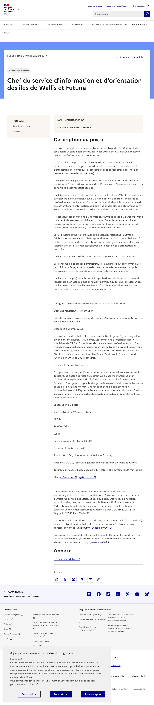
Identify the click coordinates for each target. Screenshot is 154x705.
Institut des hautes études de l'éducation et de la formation (45, 624)
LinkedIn (118, 594)
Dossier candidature (65, 559)
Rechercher (147, 14)
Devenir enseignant (12, 614)
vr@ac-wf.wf (67, 477)
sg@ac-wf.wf (85, 477)
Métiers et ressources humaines (107, 24)
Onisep (7, 624)
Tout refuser (61, 694)
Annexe (16, 131)
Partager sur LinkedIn (82, 580)
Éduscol (7, 619)
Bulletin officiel (139, 24)
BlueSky (146, 594)
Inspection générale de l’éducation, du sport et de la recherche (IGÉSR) (120, 628)
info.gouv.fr (137, 676)
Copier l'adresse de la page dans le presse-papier (99, 580)
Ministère (8, 24)
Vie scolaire (77, 24)
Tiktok (108, 594)
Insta (89, 594)
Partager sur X (65, 580)
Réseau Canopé (10, 634)
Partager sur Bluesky (74, 580)
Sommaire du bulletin (132, 57)
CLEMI (6, 638)
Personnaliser (29, 694)
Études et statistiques (117, 6)
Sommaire (19, 121)
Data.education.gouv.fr (89, 614)
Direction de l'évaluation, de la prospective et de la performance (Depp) (121, 617)
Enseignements (55, 24)
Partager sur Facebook (57, 580)
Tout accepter (93, 694)
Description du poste (22, 126)
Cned (6, 629)
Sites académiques (40, 641)
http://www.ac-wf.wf (95, 542)
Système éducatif (30, 24)
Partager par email (90, 580)
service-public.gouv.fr (113, 676)
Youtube (137, 594)
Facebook (98, 594)
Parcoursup (139, 6)
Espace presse (95, 6)
